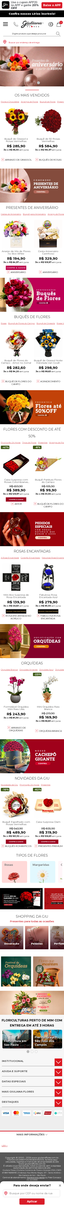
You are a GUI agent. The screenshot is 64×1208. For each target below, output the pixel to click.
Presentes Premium (50, 846)
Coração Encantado (30, 557)
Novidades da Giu (32, 778)
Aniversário (18, 272)
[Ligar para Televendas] (15, 24)
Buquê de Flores (47, 101)
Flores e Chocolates (10, 101)
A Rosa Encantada (10, 557)
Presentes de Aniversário (32, 208)
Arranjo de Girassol (18, 159)
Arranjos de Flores (29, 101)
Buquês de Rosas (50, 159)
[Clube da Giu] (32, 1013)
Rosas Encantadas (32, 551)
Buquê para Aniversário (34, 214)
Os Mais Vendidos (32, 95)
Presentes (42, 442)
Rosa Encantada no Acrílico (18, 617)
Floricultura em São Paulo (15, 1042)
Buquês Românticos (18, 846)
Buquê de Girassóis (46, 323)
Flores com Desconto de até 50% (32, 432)
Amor (18, 503)
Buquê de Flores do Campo (21, 323)
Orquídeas (32, 663)
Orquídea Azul (46, 669)
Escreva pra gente (36, 1177)
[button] (25, 82)
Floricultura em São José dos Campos (46, 1041)
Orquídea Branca (9, 669)
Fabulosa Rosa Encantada (50, 617)
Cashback (50, 24)
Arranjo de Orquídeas (17, 729)
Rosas (3, 323)
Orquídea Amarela (28, 669)
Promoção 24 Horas (10, 442)
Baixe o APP (52, 5)
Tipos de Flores (29, 442)
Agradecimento (50, 381)
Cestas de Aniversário (11, 214)
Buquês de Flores (32, 317)
